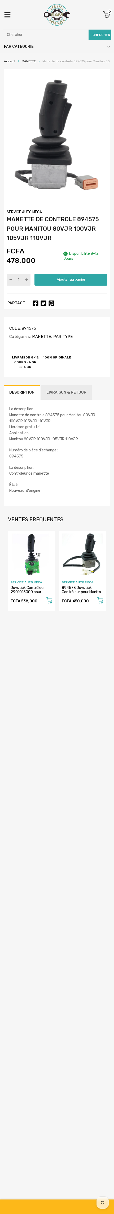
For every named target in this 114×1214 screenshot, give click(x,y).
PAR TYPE (62, 336)
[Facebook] (35, 303)
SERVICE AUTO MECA (24, 212)
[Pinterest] (51, 303)
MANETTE (41, 336)
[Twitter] (43, 303)
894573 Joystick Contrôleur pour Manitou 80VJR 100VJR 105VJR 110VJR (82, 593)
